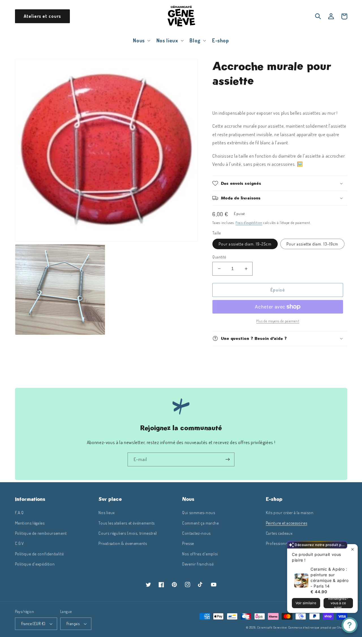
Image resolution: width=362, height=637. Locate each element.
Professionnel (278, 543)
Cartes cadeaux (279, 533)
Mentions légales (30, 522)
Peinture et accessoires (286, 522)
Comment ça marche (200, 522)
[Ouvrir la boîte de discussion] (349, 625)
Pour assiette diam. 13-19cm (312, 243)
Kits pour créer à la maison (290, 512)
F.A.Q (19, 512)
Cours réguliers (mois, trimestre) (127, 533)
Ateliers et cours (42, 16)
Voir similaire (306, 603)
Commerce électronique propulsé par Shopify (317, 627)
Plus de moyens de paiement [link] (277, 321)
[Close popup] (352, 549)
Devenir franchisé (198, 563)
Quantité (219, 257)
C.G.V (19, 543)
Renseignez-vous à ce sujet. (338, 603)
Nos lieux (106, 512)
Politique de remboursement (41, 533)
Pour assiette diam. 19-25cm (245, 243)
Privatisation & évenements (122, 543)
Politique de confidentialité (39, 553)
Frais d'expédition (249, 222)
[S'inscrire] (227, 459)
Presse (188, 543)
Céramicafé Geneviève (272, 627)
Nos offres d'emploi (200, 553)
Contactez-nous (196, 533)
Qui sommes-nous (198, 512)
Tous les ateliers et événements (126, 522)
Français (72, 623)
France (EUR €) (33, 623)
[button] (141, 40)
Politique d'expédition (35, 563)
